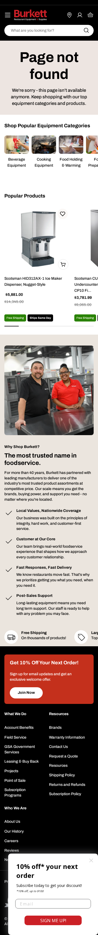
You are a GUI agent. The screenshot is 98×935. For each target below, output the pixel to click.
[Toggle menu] (7, 15)
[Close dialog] (91, 860)
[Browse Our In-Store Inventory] (69, 15)
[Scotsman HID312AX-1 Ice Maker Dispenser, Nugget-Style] (37, 238)
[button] (62, 214)
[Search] (86, 30)
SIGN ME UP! (53, 921)
